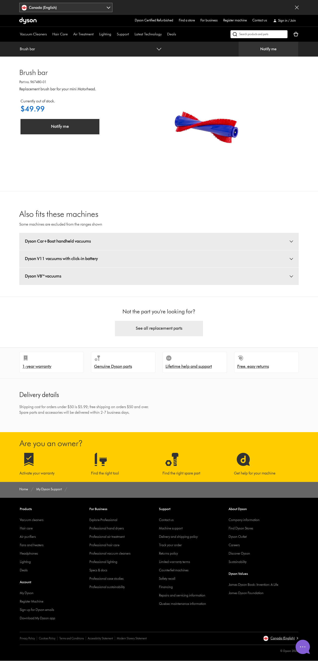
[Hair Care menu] (70, 34)
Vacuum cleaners (32, 520)
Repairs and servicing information (182, 595)
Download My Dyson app (37, 618)
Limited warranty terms (174, 562)
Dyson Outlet (238, 537)
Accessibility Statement (100, 638)
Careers (234, 545)
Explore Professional (103, 520)
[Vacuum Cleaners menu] (49, 34)
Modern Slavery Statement (132, 638)
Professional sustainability (107, 587)
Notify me (268, 49)
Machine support (171, 528)
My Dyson (27, 593)
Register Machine (31, 601)
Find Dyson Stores (241, 528)
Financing (166, 587)
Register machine (235, 20)
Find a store (187, 20)
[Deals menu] (178, 34)
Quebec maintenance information (182, 604)
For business (209, 20)
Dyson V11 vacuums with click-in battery (61, 258)
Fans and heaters (32, 545)
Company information (244, 520)
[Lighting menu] (113, 34)
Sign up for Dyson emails (37, 610)
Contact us (259, 20)
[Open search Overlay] (259, 34)
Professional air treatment (107, 537)
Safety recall (167, 579)
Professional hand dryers (106, 528)
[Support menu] (131, 34)
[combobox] (65, 7)
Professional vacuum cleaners (110, 554)
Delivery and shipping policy (178, 537)
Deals (171, 34)
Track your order (170, 545)
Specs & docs (98, 570)
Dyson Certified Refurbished (154, 20)
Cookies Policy (47, 638)
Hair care (26, 528)
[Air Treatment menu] (96, 34)
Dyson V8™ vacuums (43, 276)
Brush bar (27, 49)
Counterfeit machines (174, 570)
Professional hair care (104, 545)
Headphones (29, 554)
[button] (280, 638)
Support (123, 34)
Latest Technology (148, 34)
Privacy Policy (27, 638)
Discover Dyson (239, 554)
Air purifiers (28, 537)
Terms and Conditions (71, 638)
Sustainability (238, 562)
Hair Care (60, 34)
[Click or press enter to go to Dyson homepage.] (28, 20)
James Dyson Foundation (246, 593)
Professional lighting (103, 562)
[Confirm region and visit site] (297, 7)
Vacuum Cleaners (33, 34)
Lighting (105, 34)
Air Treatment (83, 34)
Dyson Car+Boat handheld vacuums (58, 241)
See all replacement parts (159, 328)
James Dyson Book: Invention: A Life (253, 585)
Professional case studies (106, 579)
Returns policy (168, 554)
